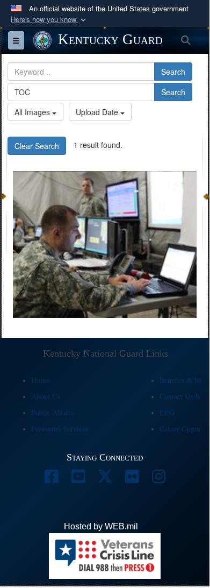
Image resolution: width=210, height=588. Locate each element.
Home (40, 381)
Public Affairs (52, 413)
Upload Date (98, 112)
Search (173, 71)
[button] (49, 19)
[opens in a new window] (51, 479)
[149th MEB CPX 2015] (105, 244)
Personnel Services (59, 429)
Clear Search (37, 145)
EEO (167, 413)
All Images (33, 112)
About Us (45, 397)
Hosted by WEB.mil (101, 526)
